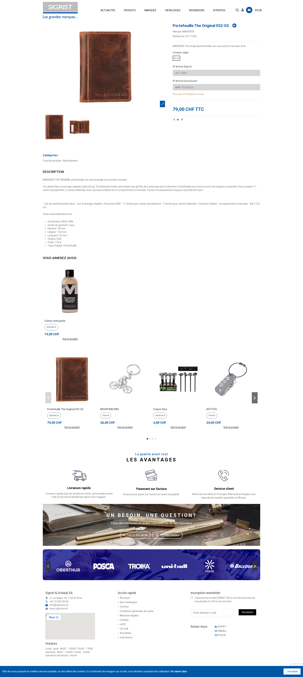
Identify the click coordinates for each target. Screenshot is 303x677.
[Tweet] (178, 119)
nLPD (123, 624)
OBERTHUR (160, 415)
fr (256, 10)
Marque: (177, 31)
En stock (199, 94)
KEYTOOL (211, 409)
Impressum (126, 637)
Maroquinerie (70, 160)
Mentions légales (129, 615)
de (260, 10)
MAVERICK (188, 31)
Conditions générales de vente (136, 611)
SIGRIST (221, 626)
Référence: (179, 36)
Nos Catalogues (128, 602)
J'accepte (292, 671)
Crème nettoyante (55, 320)
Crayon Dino (160, 409)
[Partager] (174, 119)
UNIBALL (222, 631)
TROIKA (105, 415)
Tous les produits (52, 160)
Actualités (125, 633)
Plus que (177, 94)
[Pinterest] (182, 119)
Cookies (124, 619)
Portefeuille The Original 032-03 (65, 409)
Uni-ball (124, 628)
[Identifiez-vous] (243, 9)
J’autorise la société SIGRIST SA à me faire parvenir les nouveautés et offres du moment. (224, 599)
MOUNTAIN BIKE (109, 409)
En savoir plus (179, 671)
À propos (125, 597)
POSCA (221, 635)
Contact (124, 606)
